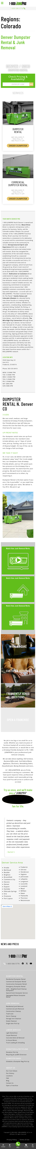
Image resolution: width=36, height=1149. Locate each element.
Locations (9, 1076)
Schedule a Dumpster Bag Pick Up (17, 1061)
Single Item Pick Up (12, 1023)
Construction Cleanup (13, 1011)
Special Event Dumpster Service (17, 993)
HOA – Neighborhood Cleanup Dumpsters (16, 989)
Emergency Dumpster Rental (15, 986)
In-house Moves (11, 1040)
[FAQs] (32, 1145)
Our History (10, 1073)
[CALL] (18, 1144)
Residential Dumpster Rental (16, 979)
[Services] (26, 1145)
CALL (17, 1147)
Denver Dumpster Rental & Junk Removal (15, 42)
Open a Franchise (12, 1085)
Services (26, 1146)
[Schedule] (3, 1145)
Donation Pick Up (12, 1052)
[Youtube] (30, 963)
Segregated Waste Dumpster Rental (15, 996)
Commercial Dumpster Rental (16, 981)
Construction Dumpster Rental (16, 984)
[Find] (9, 1145)
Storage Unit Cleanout (13, 1018)
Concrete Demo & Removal (15, 1038)
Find (10, 1146)
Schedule (3, 1146)
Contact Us (9, 1083)
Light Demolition (12, 1033)
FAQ (7, 1078)
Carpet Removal (11, 1035)
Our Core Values (11, 1071)
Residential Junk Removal (14, 1006)
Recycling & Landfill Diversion (16, 1054)
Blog (7, 1080)
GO (31, 84)
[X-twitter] (26, 963)
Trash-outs (9, 1014)
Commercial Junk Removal (15, 1009)
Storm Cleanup (11, 1016)
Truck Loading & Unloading (15, 1043)
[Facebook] (22, 963)
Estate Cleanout (11, 1021)
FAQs (33, 1146)
